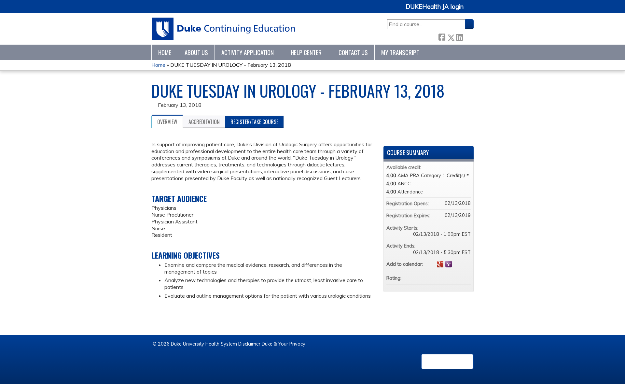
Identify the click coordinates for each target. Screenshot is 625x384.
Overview (167, 122)
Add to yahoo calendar (448, 264)
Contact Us (353, 52)
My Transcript (400, 52)
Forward (468, 36)
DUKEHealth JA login (435, 7)
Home (164, 52)
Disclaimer (249, 344)
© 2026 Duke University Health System (195, 344)
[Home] (223, 29)
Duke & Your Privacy (283, 344)
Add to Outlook (465, 264)
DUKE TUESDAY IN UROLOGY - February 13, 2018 (230, 65)
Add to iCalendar (457, 264)
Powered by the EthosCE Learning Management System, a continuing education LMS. (447, 361)
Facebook (441, 36)
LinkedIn (459, 36)
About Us (196, 52)
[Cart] (471, 10)
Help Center (306, 52)
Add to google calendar (440, 264)
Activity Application (247, 52)
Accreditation (204, 122)
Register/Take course (254, 122)
